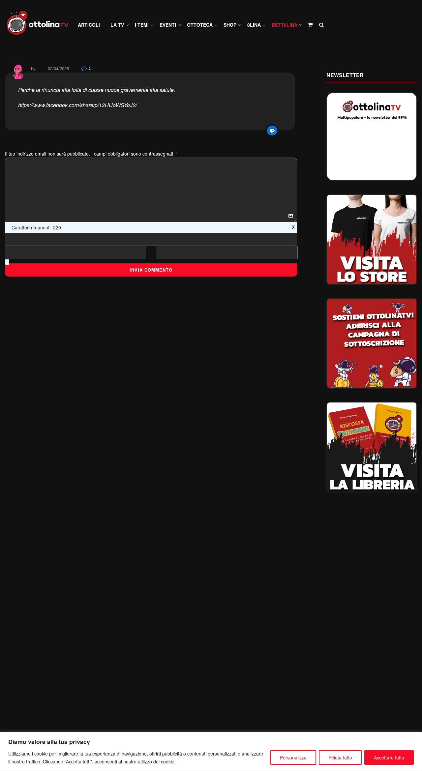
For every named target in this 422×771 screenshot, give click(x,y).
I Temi (142, 24)
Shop (230, 24)
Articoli (89, 24)
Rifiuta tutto (340, 757)
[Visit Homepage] (40, 25)
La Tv (117, 24)
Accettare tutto (389, 757)
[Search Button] (321, 24)
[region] (211, 751)
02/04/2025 (58, 68)
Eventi (168, 24)
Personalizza (293, 757)
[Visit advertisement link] (371, 239)
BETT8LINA (284, 24)
